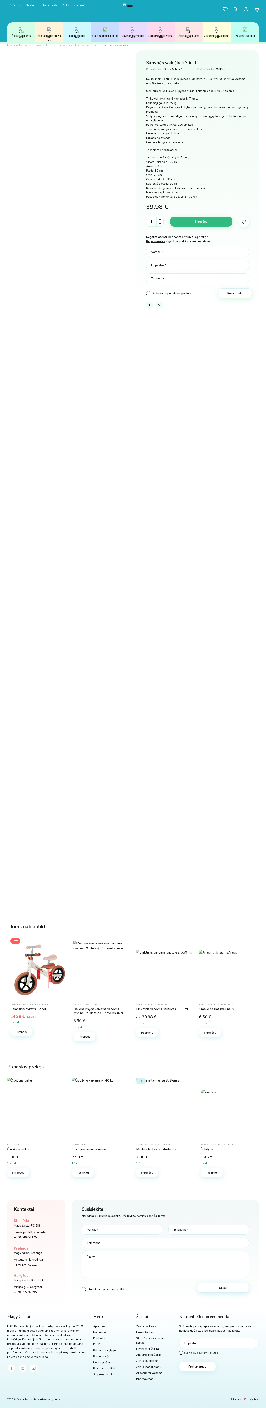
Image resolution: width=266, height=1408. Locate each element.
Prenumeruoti (197, 1367)
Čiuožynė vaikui (18, 1149)
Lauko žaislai (77, 36)
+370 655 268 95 (25, 1292)
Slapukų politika (103, 1374)
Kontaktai (79, 5)
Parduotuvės (50, 5)
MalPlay (220, 69)
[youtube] (34, 1368)
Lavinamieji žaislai (133, 36)
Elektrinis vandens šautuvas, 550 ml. (162, 1009)
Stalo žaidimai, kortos (105, 36)
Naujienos (32, 5)
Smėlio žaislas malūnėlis (216, 1009)
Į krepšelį (201, 222)
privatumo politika (179, 293)
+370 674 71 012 (25, 1265)
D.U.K (66, 5)
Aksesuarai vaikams (216, 36)
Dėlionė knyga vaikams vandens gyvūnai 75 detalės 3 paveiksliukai (98, 1011)
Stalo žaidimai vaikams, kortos (151, 1340)
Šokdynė (207, 1149)
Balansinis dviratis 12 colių (29, 1009)
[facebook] (11, 1368)
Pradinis (12, 45)
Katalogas (25, 45)
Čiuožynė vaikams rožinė (89, 1149)
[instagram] (22, 1368)
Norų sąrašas (102, 1362)
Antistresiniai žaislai (160, 36)
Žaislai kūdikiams (189, 36)
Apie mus (15, 5)
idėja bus (253, 1399)
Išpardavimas (144, 1379)
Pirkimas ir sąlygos (105, 1350)
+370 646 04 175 (25, 1237)
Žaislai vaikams (21, 36)
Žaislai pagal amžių (49, 36)
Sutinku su (201, 1352)
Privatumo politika (105, 1368)
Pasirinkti (147, 1033)
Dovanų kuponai (245, 36)
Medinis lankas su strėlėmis (156, 1149)
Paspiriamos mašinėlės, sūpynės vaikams (75, 45)
